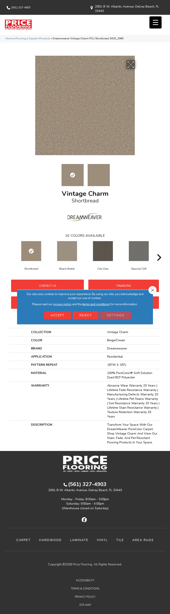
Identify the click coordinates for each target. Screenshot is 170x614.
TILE (120, 540)
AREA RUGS (143, 540)
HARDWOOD (50, 540)
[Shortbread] (31, 251)
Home (9, 38)
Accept (57, 315)
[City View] (103, 251)
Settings (115, 315)
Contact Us (47, 286)
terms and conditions (96, 304)
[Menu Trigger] (155, 22)
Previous (32, 173)
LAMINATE (79, 540)
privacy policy (62, 304)
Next (138, 173)
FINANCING (123, 286)
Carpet (33, 38)
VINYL (102, 540)
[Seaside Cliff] (139, 251)
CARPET (23, 540)
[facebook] (84, 520)
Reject (85, 315)
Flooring (20, 38)
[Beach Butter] (67, 251)
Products (44, 38)
